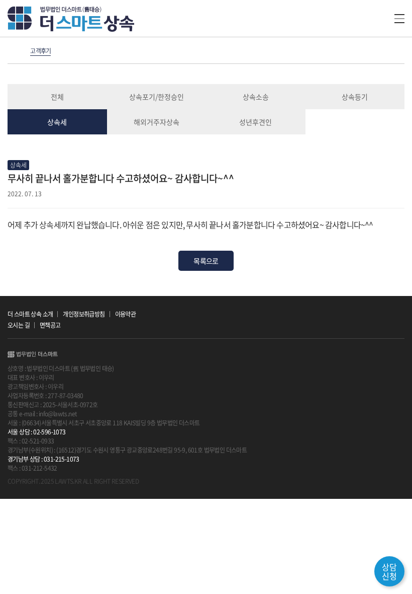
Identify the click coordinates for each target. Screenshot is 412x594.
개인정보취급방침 (84, 314)
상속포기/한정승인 (156, 97)
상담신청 (389, 571)
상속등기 (355, 97)
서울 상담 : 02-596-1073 (37, 431)
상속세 (57, 122)
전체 (57, 97)
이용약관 (125, 314)
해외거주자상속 (156, 122)
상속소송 (256, 97)
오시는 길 (19, 325)
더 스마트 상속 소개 (30, 314)
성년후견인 (255, 122)
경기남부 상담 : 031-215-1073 (43, 459)
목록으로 (205, 261)
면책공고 (50, 325)
